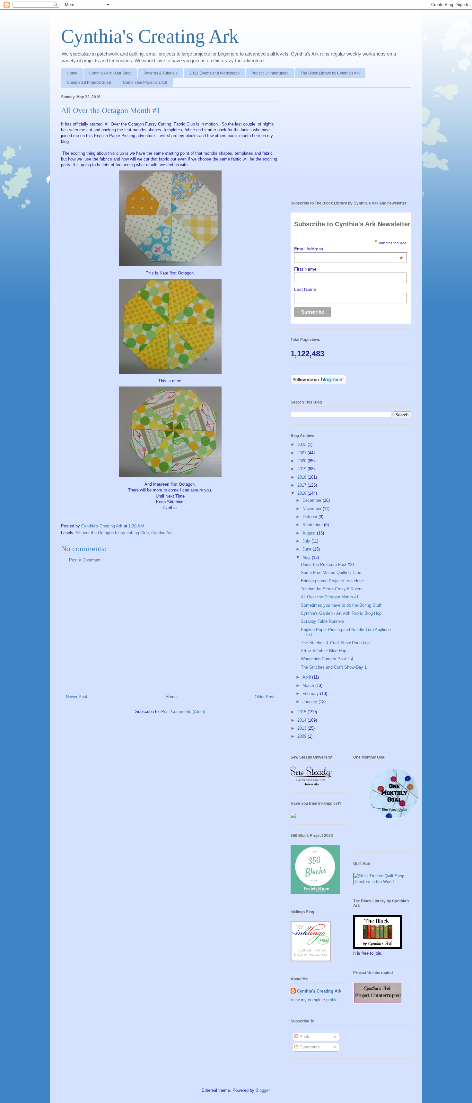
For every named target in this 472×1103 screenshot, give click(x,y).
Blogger (262, 1090)
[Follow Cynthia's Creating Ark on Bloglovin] (318, 382)
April (307, 677)
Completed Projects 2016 (89, 82)
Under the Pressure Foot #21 (327, 564)
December (312, 500)
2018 (302, 477)
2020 (302, 460)
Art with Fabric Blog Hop (323, 650)
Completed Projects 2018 (145, 82)
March (308, 685)
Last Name (305, 289)
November (312, 508)
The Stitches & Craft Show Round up (335, 642)
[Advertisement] (170, 631)
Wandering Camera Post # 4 (327, 658)
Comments (309, 1047)
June (307, 549)
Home (72, 73)
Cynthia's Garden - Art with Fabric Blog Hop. (342, 613)
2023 (302, 444)
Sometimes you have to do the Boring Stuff (341, 605)
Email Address (348, 248)
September (313, 524)
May (307, 557)
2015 (302, 711)
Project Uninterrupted (270, 73)
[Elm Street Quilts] (393, 818)
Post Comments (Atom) (183, 711)
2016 (302, 493)
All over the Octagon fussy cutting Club (112, 532)
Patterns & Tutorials (161, 73)
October (310, 516)
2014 (302, 720)
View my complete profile (314, 999)
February (311, 693)
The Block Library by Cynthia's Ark (330, 73)
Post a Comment (85, 560)
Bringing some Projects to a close (332, 580)
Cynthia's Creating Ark (150, 36)
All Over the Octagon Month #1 (330, 597)
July (306, 541)
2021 (302, 452)
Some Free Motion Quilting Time (331, 572)
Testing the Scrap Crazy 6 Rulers (332, 588)
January (310, 701)
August (309, 533)
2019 (302, 468)
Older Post (265, 696)
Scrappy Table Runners (322, 621)
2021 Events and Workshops (214, 73)
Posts (304, 1036)
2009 (302, 736)
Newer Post (76, 696)
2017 (302, 485)
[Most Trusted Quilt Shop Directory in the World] (382, 881)
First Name (305, 269)
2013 (302, 728)
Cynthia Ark (162, 532)
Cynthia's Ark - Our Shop (110, 73)
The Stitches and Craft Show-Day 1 (334, 667)
